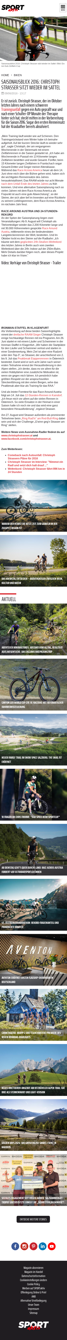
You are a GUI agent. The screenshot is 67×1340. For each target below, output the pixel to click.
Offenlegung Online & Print (33, 1292)
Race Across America (29, 170)
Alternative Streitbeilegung (33, 1300)
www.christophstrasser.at (16, 435)
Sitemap (34, 1312)
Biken (18, 75)
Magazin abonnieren (33, 1267)
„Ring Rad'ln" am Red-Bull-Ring (39, 418)
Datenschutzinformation (33, 1275)
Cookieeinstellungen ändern (33, 1280)
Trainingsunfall (10, 109)
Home (5, 75)
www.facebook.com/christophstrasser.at (26, 438)
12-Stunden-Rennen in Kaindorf (43, 395)
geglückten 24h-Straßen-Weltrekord (40, 242)
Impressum (33, 1308)
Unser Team (33, 1304)
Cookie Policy (33, 1284)
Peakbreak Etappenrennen (33, 358)
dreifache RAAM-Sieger (27, 334)
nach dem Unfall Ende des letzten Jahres (25, 183)
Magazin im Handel (33, 1271)
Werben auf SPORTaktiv (33, 1288)
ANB (34, 1296)
